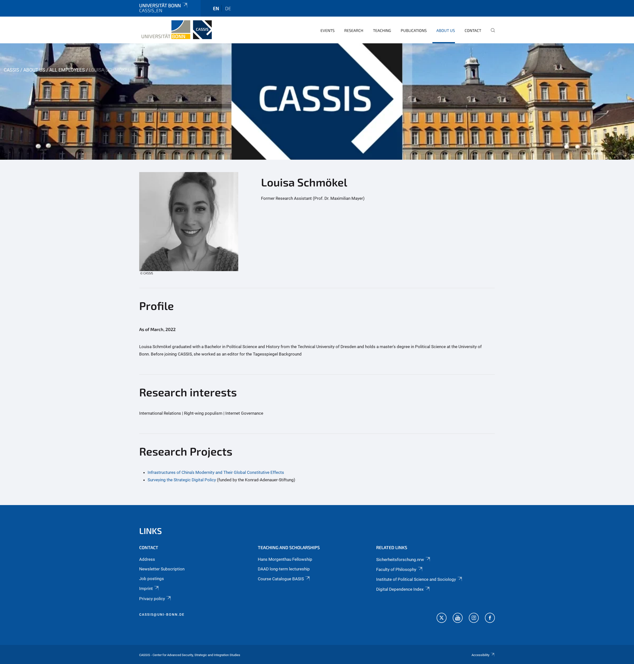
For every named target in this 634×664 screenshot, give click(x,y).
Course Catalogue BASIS (281, 578)
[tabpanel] (317, 101)
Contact (473, 30)
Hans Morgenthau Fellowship (285, 559)
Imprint (146, 588)
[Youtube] (458, 618)
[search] (491, 33)
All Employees (67, 70)
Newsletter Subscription (162, 568)
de (228, 8)
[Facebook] (490, 618)
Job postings (151, 578)
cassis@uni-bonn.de (162, 614)
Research (353, 30)
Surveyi (154, 479)
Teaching (382, 30)
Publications (414, 30)
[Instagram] (474, 618)
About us (445, 30)
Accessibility (480, 655)
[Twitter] (442, 618)
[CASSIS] (175, 29)
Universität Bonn (160, 5)
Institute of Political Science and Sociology (416, 579)
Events (327, 30)
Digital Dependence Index (399, 589)
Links (150, 531)
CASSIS (11, 70)
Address (147, 559)
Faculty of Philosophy (396, 569)
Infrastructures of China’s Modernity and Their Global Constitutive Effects (216, 472)
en (216, 8)
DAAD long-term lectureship (284, 568)
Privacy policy (152, 598)
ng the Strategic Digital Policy (188, 479)
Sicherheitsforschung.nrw (400, 559)
